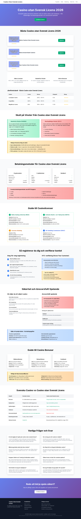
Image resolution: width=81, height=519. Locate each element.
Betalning (67, 1)
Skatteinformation (27, 505)
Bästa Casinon (27, 504)
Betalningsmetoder (28, 507)
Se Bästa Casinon (40, 19)
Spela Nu (62, 40)
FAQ (77, 1)
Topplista (57, 1)
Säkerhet (72, 1)
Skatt (62, 1)
